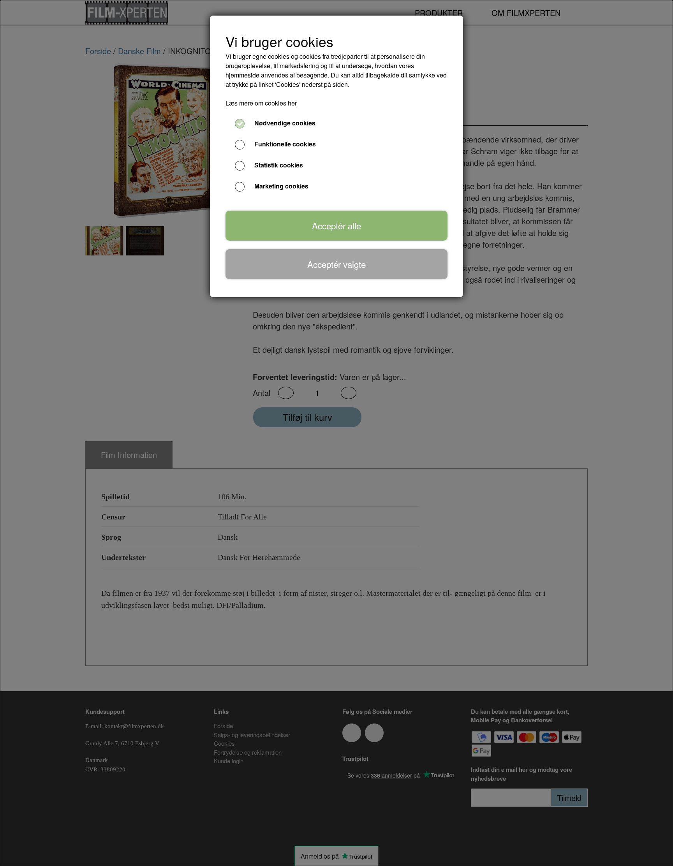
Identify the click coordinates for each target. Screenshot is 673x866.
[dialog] (336, 433)
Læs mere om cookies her (261, 103)
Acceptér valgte (336, 264)
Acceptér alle (336, 225)
